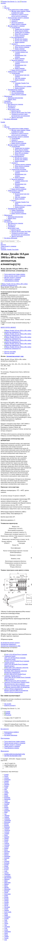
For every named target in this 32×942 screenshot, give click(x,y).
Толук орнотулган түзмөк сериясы (18, 9)
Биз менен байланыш (10, 119)
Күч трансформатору (17, 37)
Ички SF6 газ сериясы (21, 34)
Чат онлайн (7, 704)
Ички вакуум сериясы (21, 31)
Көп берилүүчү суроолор (15, 104)
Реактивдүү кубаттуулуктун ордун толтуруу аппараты (19, 15)
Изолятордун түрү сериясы (23, 86)
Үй (5, 6)
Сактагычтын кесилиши (18, 50)
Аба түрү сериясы (20, 78)
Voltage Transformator (17, 91)
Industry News (12, 99)
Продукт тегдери (9, 353)
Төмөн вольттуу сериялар (15, 71)
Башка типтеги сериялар (18, 24)
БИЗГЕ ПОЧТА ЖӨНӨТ (8, 327)
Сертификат (11, 107)
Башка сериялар (20, 35)
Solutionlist (7, 101)
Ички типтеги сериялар (22, 47)
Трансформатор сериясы (15, 89)
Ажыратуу (14, 21)
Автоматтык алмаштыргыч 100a (10, 646)
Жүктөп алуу (12, 106)
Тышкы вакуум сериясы (22, 29)
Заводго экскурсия (17, 117)
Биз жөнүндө (8, 102)
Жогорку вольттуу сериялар (16, 26)
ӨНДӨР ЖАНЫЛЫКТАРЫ (12, 755)
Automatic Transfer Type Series (9, 249)
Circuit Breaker (15, 19)
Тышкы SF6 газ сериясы (22, 32)
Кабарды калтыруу (10, 705)
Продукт (7, 8)
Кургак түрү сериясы (21, 40)
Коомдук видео (16, 111)
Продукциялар (5, 738)
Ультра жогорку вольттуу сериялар (18, 17)
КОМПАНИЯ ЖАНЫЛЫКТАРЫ (14, 754)
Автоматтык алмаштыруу (8, 644)
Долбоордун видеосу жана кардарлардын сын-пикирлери (20, 115)
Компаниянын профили (11, 732)
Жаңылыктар (8, 96)
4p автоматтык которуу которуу (10, 642)
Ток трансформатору (17, 93)
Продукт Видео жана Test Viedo (21, 112)
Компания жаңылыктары (15, 98)
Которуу (13, 81)
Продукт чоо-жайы (10, 351)
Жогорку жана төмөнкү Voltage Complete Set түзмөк (20, 12)
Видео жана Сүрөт (13, 109)
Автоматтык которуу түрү (15, 356)
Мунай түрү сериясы (21, 39)
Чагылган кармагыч (17, 22)
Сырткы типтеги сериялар (23, 45)
